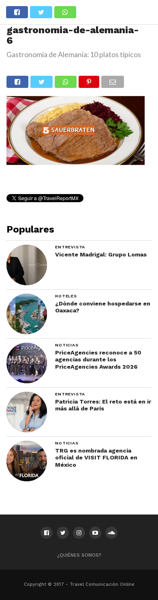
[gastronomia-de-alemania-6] (75, 162)
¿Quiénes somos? (79, 555)
